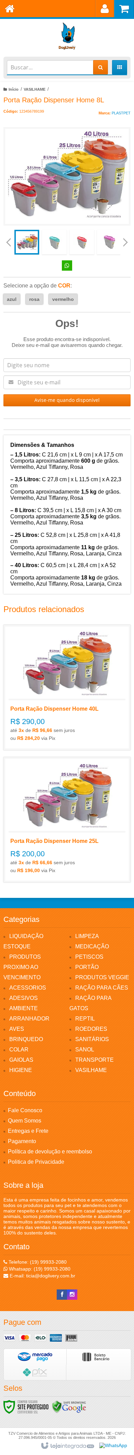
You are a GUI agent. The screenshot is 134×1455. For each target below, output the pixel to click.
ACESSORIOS (27, 988)
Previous (8, 242)
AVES (16, 1029)
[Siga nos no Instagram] (72, 1294)
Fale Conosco (25, 1110)
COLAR (19, 1049)
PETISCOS (89, 957)
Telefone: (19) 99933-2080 (37, 1262)
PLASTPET (121, 113)
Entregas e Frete (28, 1131)
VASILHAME (34, 89)
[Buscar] (100, 67)
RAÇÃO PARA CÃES (101, 988)
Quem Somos (24, 1121)
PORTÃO (87, 967)
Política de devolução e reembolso (50, 1151)
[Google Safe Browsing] (69, 1406)
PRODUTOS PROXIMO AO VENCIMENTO (22, 967)
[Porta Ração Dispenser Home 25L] (67, 820)
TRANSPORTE (94, 1060)
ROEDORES (91, 1029)
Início (14, 89)
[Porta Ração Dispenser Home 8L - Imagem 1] (26, 242)
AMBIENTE (23, 1008)
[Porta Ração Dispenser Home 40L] (67, 687)
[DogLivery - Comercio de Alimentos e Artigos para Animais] (67, 36)
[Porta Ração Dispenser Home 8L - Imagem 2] (54, 242)
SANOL (84, 1049)
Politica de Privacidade (36, 1162)
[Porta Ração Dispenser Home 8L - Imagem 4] (109, 242)
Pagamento (22, 1141)
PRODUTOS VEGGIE (102, 977)
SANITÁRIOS (92, 1039)
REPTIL (85, 1019)
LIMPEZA (87, 936)
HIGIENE (20, 1070)
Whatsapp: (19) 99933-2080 (39, 1269)
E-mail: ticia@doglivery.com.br (41, 1275)
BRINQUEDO (26, 1039)
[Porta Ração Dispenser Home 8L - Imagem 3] (81, 242)
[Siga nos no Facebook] (62, 1294)
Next (126, 239)
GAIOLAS (21, 1060)
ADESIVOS (23, 998)
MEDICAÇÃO (92, 946)
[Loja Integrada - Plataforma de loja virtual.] (67, 1446)
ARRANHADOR (29, 1019)
